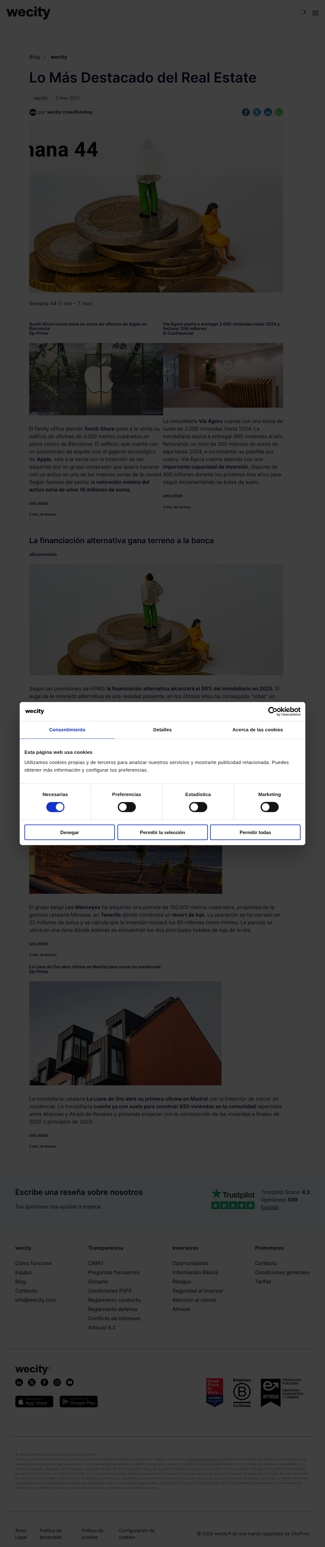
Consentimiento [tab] (67, 730)
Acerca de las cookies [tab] (258, 730)
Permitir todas (255, 832)
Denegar (69, 832)
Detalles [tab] (162, 730)
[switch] (127, 807)
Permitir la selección (162, 832)
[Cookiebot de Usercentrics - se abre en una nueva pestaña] (273, 711)
